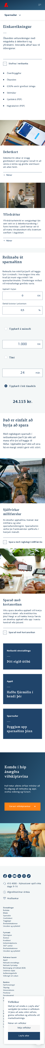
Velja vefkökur (24, 1028)
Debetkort (10, 152)
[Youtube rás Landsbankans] (14, 876)
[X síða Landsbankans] (10, 876)
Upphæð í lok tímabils (22, 386)
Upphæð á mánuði (20, 328)
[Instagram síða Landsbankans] (24, 876)
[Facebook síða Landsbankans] (5, 876)
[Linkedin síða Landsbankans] (19, 876)
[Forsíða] (6, 5)
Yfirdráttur (11, 215)
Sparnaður (10, 15)
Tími (12, 357)
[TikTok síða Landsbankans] (29, 876)
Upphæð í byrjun (9, 289)
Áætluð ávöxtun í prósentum (14, 304)
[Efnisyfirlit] (40, 5)
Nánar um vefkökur (17, 1023)
